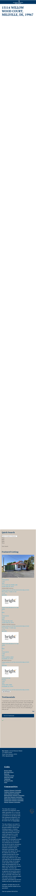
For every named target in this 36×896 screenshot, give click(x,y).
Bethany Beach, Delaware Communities (14, 799)
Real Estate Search (8, 772)
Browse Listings (8, 770)
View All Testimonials (9, 715)
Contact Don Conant (9, 775)
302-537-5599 (9, 756)
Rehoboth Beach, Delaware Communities (14, 795)
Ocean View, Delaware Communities (13, 797)
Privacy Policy (16, 820)
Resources (6, 774)
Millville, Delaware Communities (12, 802)
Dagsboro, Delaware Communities (12, 790)
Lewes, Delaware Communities (11, 794)
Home (5, 782)
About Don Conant (8, 777)
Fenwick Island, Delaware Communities (14, 800)
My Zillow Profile (8, 780)
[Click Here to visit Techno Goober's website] (30, 811)
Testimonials (7, 779)
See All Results (6, 691)
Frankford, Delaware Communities (12, 792)
